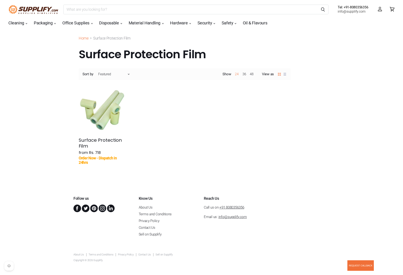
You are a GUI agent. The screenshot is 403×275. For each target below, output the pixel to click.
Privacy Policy (149, 221)
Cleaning (16, 23)
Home (84, 38)
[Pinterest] (93, 208)
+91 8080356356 (231, 207)
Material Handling (145, 23)
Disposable (109, 23)
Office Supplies (76, 23)
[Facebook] (77, 208)
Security (205, 23)
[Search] (322, 9)
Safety (228, 23)
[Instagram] (102, 208)
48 (251, 74)
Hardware (179, 23)
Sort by (87, 74)
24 (236, 74)
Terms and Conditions (155, 214)
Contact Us (147, 227)
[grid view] (279, 74)
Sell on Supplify (150, 234)
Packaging (44, 23)
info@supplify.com (233, 217)
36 (244, 74)
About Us (146, 207)
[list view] (285, 74)
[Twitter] (85, 208)
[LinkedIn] (110, 208)
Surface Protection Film (100, 143)
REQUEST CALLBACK (360, 265)
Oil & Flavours (255, 23)
